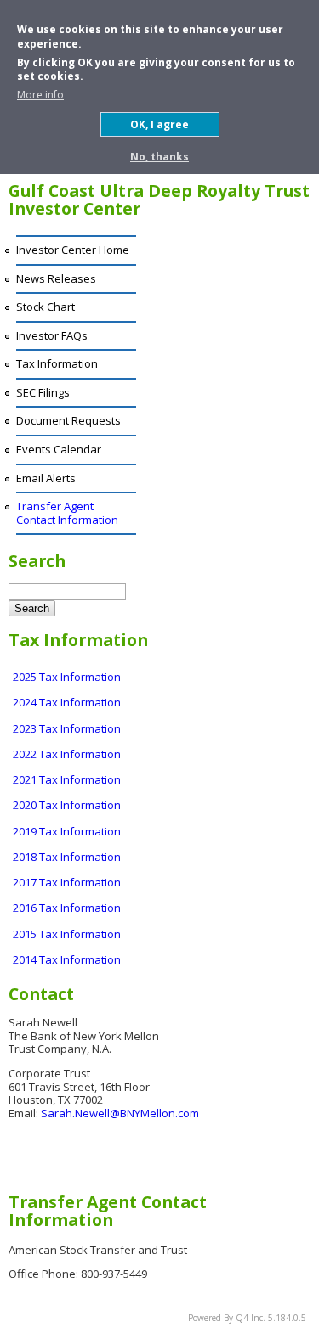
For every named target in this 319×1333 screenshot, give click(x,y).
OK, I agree (159, 124)
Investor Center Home (72, 249)
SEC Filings (43, 392)
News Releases (56, 278)
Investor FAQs (52, 335)
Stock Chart (45, 306)
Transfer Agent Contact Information (67, 512)
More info (40, 94)
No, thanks (159, 156)
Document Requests (68, 420)
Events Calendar (58, 449)
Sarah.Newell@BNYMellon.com (120, 1113)
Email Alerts (46, 478)
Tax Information (57, 363)
